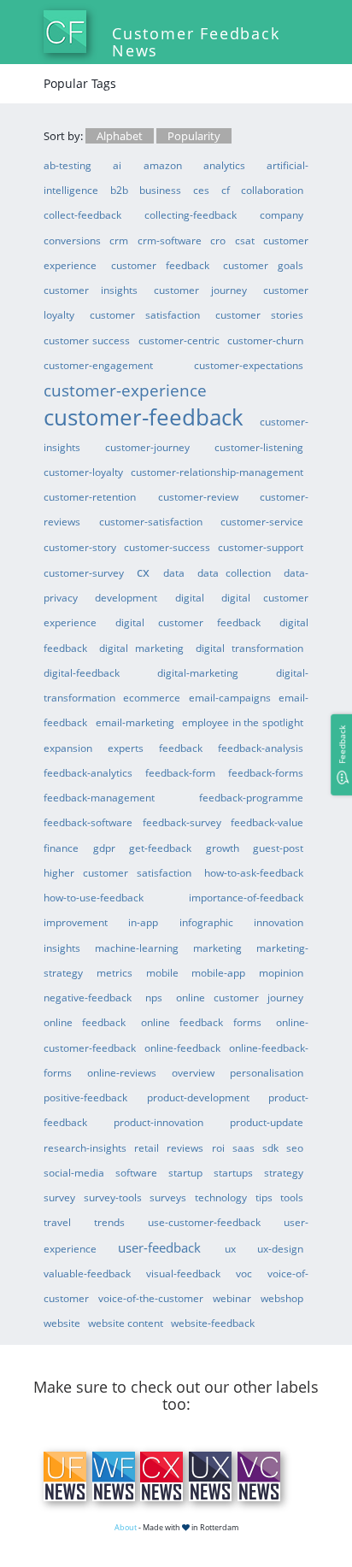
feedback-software (88, 822)
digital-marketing (197, 672)
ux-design (280, 1248)
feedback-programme (251, 797)
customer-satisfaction (150, 521)
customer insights (91, 289)
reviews (185, 1147)
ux (230, 1248)
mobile (162, 972)
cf (225, 190)
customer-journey (147, 447)
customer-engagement (98, 365)
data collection (234, 572)
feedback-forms (265, 772)
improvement (76, 922)
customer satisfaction (145, 314)
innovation (278, 922)
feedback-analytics (88, 772)
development (126, 597)
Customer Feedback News (196, 42)
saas (243, 1147)
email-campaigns (230, 697)
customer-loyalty (83, 471)
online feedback (85, 1022)
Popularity (193, 136)
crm (118, 240)
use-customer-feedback (204, 1222)
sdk (270, 1147)
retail (146, 1147)
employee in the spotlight (242, 722)
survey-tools (113, 1197)
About (125, 1527)
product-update (266, 1122)
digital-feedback (82, 672)
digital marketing (141, 647)
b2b (119, 190)
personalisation (266, 1072)
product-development (198, 1097)
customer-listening (258, 447)
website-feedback (213, 1322)
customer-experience (125, 390)
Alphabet (120, 136)
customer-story (80, 547)
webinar (232, 1298)
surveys (168, 1197)
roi (218, 1147)
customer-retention (90, 496)
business (160, 190)
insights (62, 947)
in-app (143, 922)
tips (264, 1197)
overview (193, 1072)
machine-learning (137, 947)
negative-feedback (88, 997)
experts (126, 747)
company (281, 214)
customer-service (261, 521)
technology (221, 1197)
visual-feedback (183, 1273)
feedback (180, 747)
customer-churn (265, 340)
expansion (68, 747)
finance (61, 847)
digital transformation (249, 647)
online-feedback (182, 1047)
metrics (114, 972)
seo (294, 1147)
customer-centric (179, 340)
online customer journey (239, 997)
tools (291, 1197)
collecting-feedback (190, 214)
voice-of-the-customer (150, 1298)
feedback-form (180, 772)
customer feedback (160, 265)
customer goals (263, 265)
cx (143, 571)
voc (244, 1273)
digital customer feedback (188, 622)
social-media (74, 1172)
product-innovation (158, 1122)
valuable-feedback (87, 1273)
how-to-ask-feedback (253, 872)
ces (201, 190)
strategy (283, 1172)
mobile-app (218, 972)
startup (185, 1172)
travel (57, 1222)
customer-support (260, 547)
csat (245, 240)
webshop (282, 1298)
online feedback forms (201, 1022)
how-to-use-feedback (94, 897)
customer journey (200, 289)
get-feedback (160, 847)
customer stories (259, 314)
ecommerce (151, 697)
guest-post (278, 847)
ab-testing (67, 165)
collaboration (272, 190)
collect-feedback (82, 214)
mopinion (281, 972)
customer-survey (84, 572)
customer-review (198, 496)
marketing (217, 947)
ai (117, 165)
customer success (87, 340)
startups (233, 1172)
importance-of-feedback (246, 897)
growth (222, 847)
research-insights (85, 1147)
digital (189, 597)
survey (59, 1197)
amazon (163, 165)
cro (218, 240)
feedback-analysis (260, 747)
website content (125, 1322)
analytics (224, 165)
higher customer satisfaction (117, 872)
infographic (206, 922)
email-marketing (135, 722)
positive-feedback (85, 1097)
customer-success (167, 547)
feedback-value (267, 822)
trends (109, 1222)
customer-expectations (248, 365)
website (62, 1322)
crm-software (170, 240)
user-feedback (159, 1247)
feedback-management (99, 797)
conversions (72, 240)
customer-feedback (143, 417)
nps (153, 997)
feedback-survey (182, 822)
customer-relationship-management (217, 471)
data (174, 572)
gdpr (104, 847)
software (136, 1172)
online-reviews (121, 1072)
